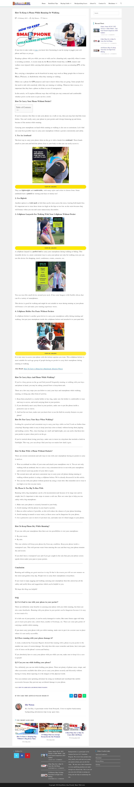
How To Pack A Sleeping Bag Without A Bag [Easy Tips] (26, 738)
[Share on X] (71, 696)
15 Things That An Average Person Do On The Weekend (50, 736)
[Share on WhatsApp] (84, 696)
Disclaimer (99, 758)
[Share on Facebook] (75, 696)
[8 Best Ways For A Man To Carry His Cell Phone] (96, 41)
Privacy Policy (100, 761)
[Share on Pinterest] (80, 696)
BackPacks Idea (64, 785)
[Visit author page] (18, 706)
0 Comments (111, 34)
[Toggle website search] (121, 3)
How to (45, 18)
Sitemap (98, 764)
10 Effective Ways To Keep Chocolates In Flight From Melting (108, 50)
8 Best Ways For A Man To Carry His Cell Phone (75, 734)
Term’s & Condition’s (101, 754)
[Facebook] (22, 755)
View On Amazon (51, 187)
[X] (16, 755)
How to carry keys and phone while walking (33, 687)
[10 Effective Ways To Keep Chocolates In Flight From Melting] (96, 50)
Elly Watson (35, 18)
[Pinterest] (27, 755)
